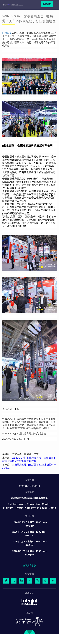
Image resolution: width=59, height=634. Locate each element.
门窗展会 (7, 33)
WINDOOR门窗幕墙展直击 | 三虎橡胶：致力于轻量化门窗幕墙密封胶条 (29, 459)
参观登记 (47, 4)
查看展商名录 (29, 565)
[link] (5, 580)
